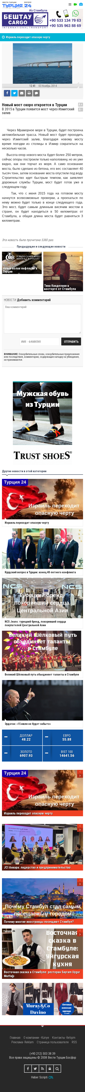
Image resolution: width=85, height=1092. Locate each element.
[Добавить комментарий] (36, 93)
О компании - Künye (36, 1037)
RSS (74, 1042)
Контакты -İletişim (63, 1037)
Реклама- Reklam (22, 1042)
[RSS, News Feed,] (42, 1068)
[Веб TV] (75, 4)
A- (80, 109)
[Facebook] (7, 93)
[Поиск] (57, 1068)
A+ (80, 104)
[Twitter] (14, 93)
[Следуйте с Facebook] (28, 1068)
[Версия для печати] (29, 93)
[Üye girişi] (50, 1068)
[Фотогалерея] (81, 4)
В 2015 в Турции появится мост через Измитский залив (38, 111)
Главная (15, 1037)
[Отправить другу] (22, 93)
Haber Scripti (39, 1077)
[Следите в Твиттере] (35, 1068)
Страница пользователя (53, 1042)
